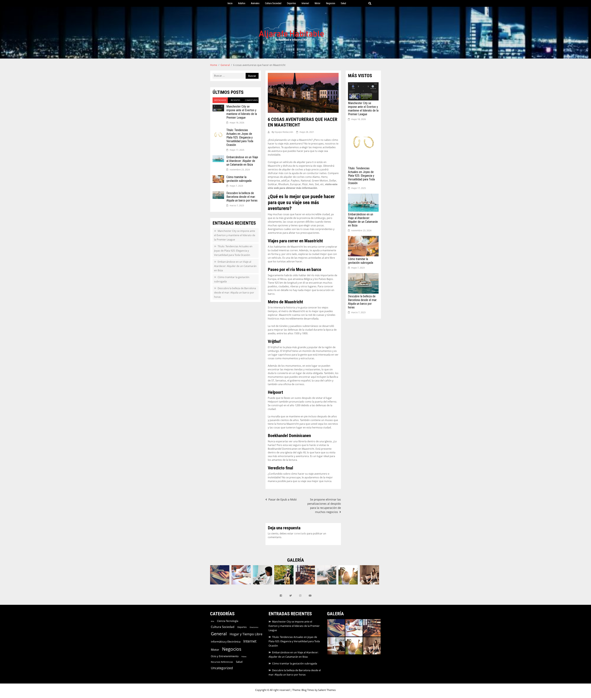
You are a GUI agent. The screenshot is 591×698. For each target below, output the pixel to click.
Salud (343, 3)
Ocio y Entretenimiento (225, 656)
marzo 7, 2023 (237, 205)
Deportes (291, 3)
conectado (300, 533)
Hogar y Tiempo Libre (246, 634)
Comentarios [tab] (251, 100)
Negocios (330, 3)
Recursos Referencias (222, 661)
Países (243, 656)
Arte (212, 621)
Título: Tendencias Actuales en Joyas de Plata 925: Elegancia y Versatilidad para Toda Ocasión (239, 137)
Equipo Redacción (284, 131)
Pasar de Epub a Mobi (282, 499)
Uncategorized (222, 668)
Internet (305, 3)
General (219, 634)
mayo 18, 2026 (237, 122)
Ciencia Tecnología (227, 621)
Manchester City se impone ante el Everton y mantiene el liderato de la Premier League (241, 112)
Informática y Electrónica (225, 641)
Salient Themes (327, 690)
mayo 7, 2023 (236, 185)
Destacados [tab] (220, 100)
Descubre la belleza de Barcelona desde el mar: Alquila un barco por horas (241, 196)
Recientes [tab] (235, 100)
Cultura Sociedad (273, 3)
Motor (317, 3)
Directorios (254, 627)
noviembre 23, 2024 (240, 169)
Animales (255, 3)
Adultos (241, 3)
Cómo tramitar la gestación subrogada (238, 179)
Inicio (230, 3)
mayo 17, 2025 (237, 149)
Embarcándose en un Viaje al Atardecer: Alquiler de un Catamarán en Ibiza (242, 160)
